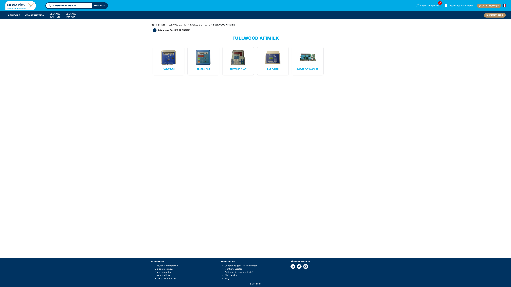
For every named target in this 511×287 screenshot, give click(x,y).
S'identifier (494, 15)
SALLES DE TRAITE (200, 25)
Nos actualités (162, 275)
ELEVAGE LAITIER (177, 25)
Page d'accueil (158, 25)
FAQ (227, 278)
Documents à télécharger (461, 5)
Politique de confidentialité (239, 272)
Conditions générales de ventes (241, 265)
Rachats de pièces (429, 5)
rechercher (99, 6)
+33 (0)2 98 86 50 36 (165, 278)
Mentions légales (233, 269)
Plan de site (231, 275)
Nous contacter (163, 272)
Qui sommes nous (164, 269)
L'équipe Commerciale (166, 265)
